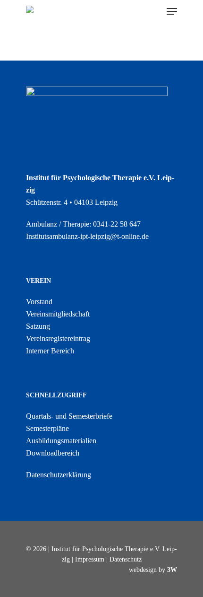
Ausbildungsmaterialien (61, 441)
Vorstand (39, 302)
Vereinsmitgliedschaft (58, 314)
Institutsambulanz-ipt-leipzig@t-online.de (87, 236)
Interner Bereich (50, 351)
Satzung (38, 326)
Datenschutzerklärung (58, 475)
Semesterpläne (47, 428)
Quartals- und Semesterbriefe (69, 416)
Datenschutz (126, 559)
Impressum (89, 559)
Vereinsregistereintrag (58, 338)
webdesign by (153, 569)
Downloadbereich (52, 453)
